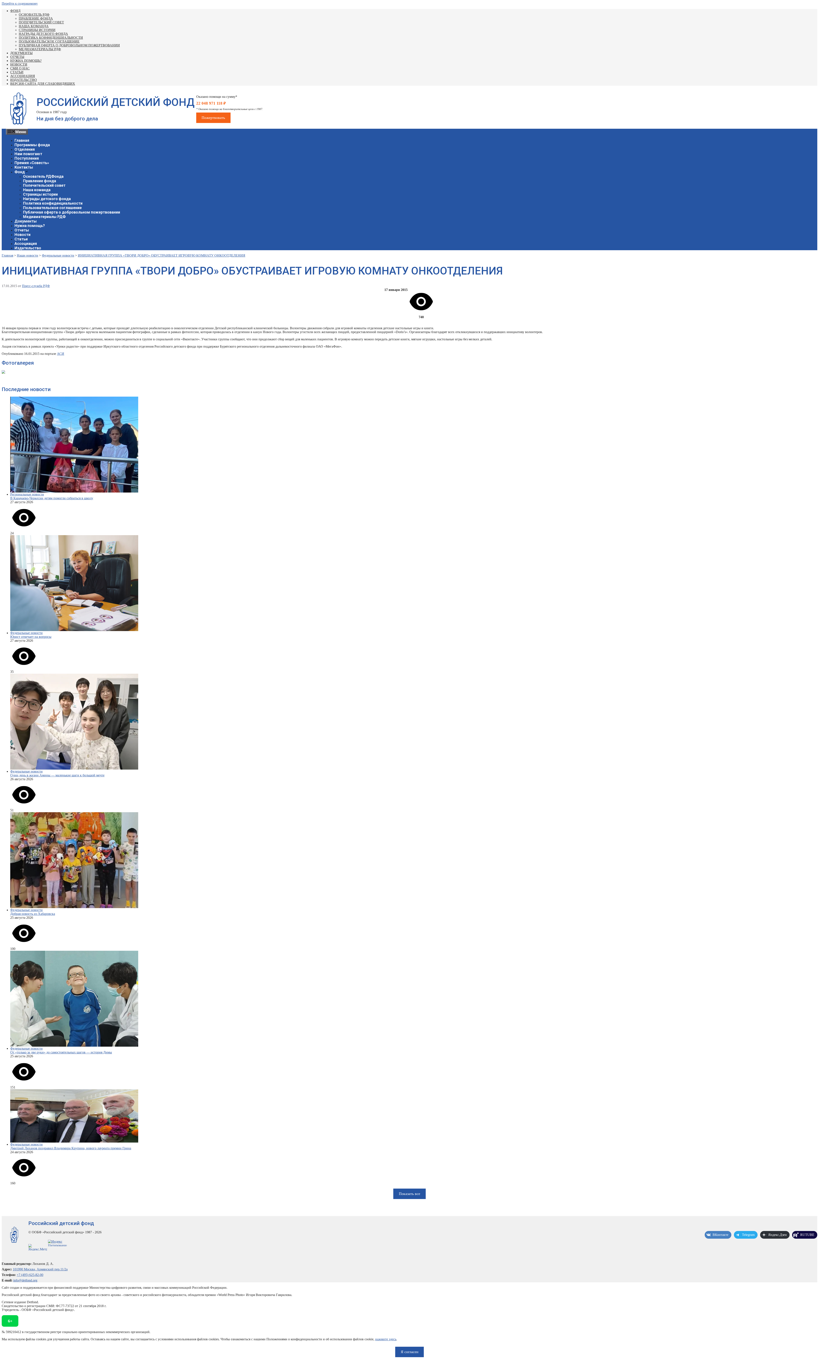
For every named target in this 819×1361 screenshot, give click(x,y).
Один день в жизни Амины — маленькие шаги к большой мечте (57, 775)
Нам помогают (28, 154)
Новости (18, 64)
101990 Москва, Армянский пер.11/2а (40, 1269)
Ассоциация (22, 76)
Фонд (15, 11)
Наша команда (34, 26)
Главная (22, 140)
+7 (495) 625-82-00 (30, 1275)
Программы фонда (32, 145)
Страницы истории (37, 30)
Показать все (409, 1194)
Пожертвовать (213, 118)
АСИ (60, 353)
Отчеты (17, 57)
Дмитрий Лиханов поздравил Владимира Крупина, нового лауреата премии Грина (70, 1148)
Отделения (25, 149)
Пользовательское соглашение (49, 41)
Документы (21, 53)
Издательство (23, 80)
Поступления (27, 158)
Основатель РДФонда (43, 176)
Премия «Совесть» (32, 162)
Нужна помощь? (26, 60)
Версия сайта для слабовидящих (42, 83)
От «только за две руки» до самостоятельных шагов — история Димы (61, 1052)
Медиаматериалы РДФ (40, 49)
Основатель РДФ (34, 14)
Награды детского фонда (43, 34)
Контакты (24, 167)
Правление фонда (36, 18)
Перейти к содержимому (20, 3)
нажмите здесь (385, 1339)
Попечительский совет (41, 22)
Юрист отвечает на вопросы (30, 637)
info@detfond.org (25, 1280)
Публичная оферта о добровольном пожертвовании (69, 45)
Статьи (16, 72)
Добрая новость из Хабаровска (32, 914)
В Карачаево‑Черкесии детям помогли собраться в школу (51, 498)
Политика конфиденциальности (51, 37)
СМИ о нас (20, 68)
